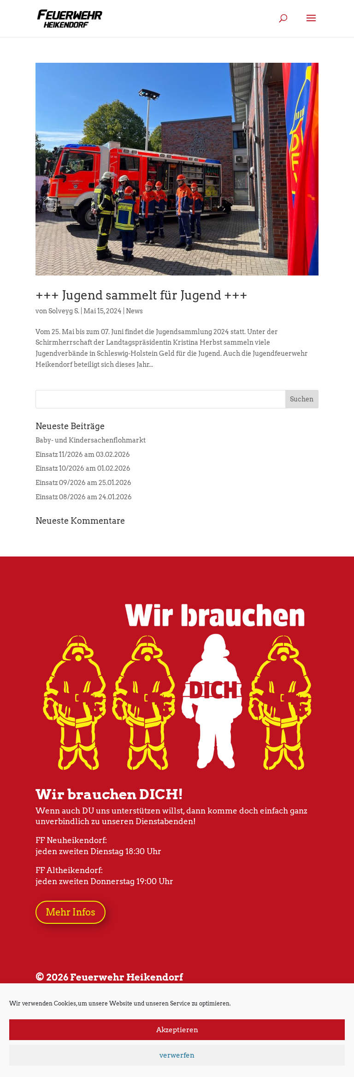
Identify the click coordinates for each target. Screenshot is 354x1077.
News (134, 311)
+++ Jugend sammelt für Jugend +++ (141, 295)
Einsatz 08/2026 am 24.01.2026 (83, 497)
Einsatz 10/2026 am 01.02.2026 (82, 468)
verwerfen (177, 1055)
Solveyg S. (63, 311)
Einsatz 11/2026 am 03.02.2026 (82, 454)
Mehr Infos (70, 912)
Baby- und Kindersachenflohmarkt (90, 440)
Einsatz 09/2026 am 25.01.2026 (83, 482)
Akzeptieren (177, 1030)
